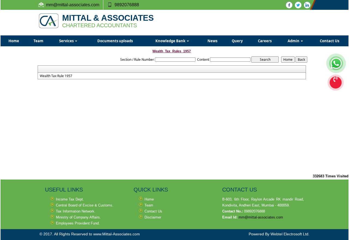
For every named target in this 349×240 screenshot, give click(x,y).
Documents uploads (115, 40)
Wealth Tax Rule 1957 (56, 76)
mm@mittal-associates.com (261, 217)
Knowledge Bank (170, 40)
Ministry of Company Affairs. (78, 217)
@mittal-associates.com (76, 4)
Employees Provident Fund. (78, 223)
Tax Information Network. (75, 211)
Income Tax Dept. (70, 199)
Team (38, 40)
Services (66, 40)
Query (237, 40)
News (212, 40)
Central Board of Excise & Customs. (84, 205)
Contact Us (329, 40)
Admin (294, 40)
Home (13, 40)
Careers (265, 40)
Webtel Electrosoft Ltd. (289, 234)
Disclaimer (153, 217)
